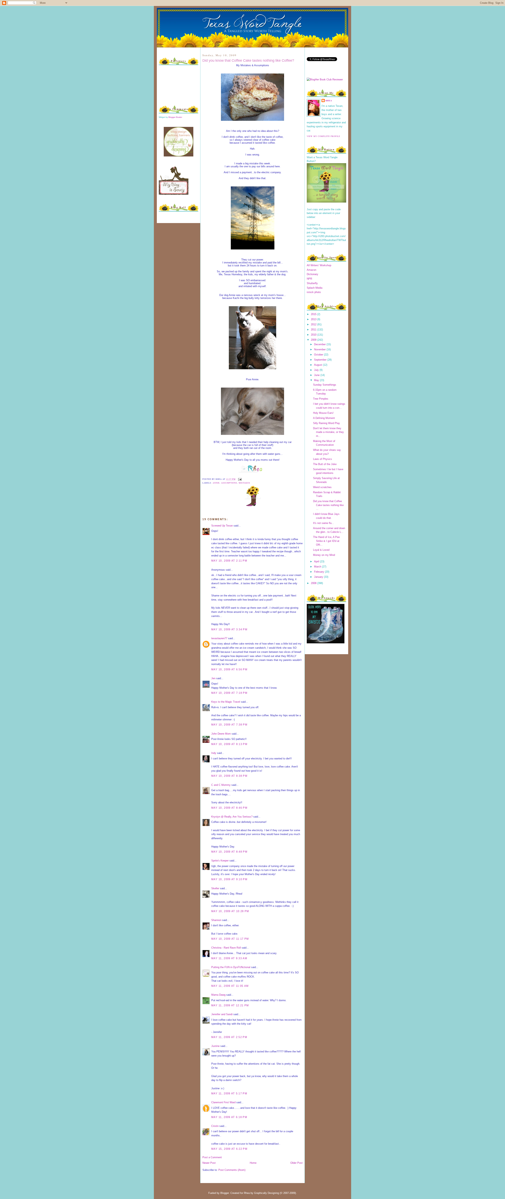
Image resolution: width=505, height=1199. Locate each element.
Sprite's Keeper (220, 860)
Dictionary (312, 274)
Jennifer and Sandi (222, 1014)
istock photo (314, 292)
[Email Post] (239, 479)
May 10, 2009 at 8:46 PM (229, 807)
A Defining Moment (324, 418)
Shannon (216, 920)
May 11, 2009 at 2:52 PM (229, 1037)
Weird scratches (322, 487)
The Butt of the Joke (325, 464)
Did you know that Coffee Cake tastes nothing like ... (328, 505)
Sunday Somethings (324, 384)
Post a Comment (212, 1157)
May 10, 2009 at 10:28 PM (230, 911)
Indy (213, 753)
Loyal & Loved (321, 549)
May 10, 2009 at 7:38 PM (229, 724)
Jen (213, 678)
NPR (309, 278)
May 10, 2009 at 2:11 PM (229, 560)
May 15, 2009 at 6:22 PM (229, 1148)
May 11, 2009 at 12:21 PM (230, 1005)
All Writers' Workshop (319, 265)
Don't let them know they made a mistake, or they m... (328, 432)
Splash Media (314, 287)
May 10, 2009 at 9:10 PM (229, 879)
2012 (314, 324)
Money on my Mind (324, 554)
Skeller (215, 888)
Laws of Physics (322, 459)
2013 (314, 319)
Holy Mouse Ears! (323, 412)
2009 (314, 339)
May (317, 380)
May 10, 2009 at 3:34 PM (229, 629)
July (317, 369)
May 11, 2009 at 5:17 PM (229, 1093)
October (319, 354)
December (320, 344)
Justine (215, 1046)
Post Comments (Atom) (231, 1169)
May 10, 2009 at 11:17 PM (230, 938)
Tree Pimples (320, 398)
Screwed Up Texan (222, 525)
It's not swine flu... (323, 523)
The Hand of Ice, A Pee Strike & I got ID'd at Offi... (326, 541)
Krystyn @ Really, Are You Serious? (231, 816)
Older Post (296, 1162)
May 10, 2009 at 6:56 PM (229, 669)
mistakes (244, 482)
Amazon (311, 269)
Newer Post (209, 1162)
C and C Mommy (221, 784)
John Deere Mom (221, 733)
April (317, 561)
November (320, 349)
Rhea (328, 100)
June (317, 375)
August (318, 364)
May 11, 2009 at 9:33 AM (229, 958)
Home (253, 1162)
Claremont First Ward (223, 1102)
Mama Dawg (218, 994)
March (318, 566)
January (319, 576)
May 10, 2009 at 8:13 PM (229, 744)
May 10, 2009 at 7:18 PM (229, 692)
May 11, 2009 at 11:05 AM (230, 985)
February (319, 571)
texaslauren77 (219, 638)
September (320, 359)
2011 (314, 329)
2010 (314, 334)
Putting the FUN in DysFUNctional (230, 967)
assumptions (229, 482)
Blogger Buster (175, 117)
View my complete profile (323, 136)
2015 (314, 314)
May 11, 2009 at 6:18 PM (229, 1117)
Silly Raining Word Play (326, 423)
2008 (314, 583)
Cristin (215, 1126)
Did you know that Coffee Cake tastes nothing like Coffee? (248, 60)
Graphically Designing (266, 1193)
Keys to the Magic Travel (225, 701)
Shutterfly (312, 283)
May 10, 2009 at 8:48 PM (229, 851)
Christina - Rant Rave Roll (226, 947)
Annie (216, 482)
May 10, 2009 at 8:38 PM (229, 775)
